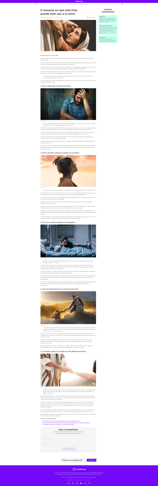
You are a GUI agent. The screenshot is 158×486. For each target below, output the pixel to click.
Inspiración (81, 4)
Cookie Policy (87, 480)
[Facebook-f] (72, 483)
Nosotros (87, 4)
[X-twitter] (85, 483)
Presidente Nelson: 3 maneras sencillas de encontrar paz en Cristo (61, 421)
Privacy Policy (79, 480)
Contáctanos (70, 480)
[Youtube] (81, 483)
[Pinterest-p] (89, 483)
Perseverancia (51, 17)
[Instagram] (68, 483)
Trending (70, 4)
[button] (36, 4)
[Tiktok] (76, 483)
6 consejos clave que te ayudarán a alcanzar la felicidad (58, 424)
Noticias (75, 4)
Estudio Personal (44, 17)
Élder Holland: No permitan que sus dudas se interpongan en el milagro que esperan (66, 422)
